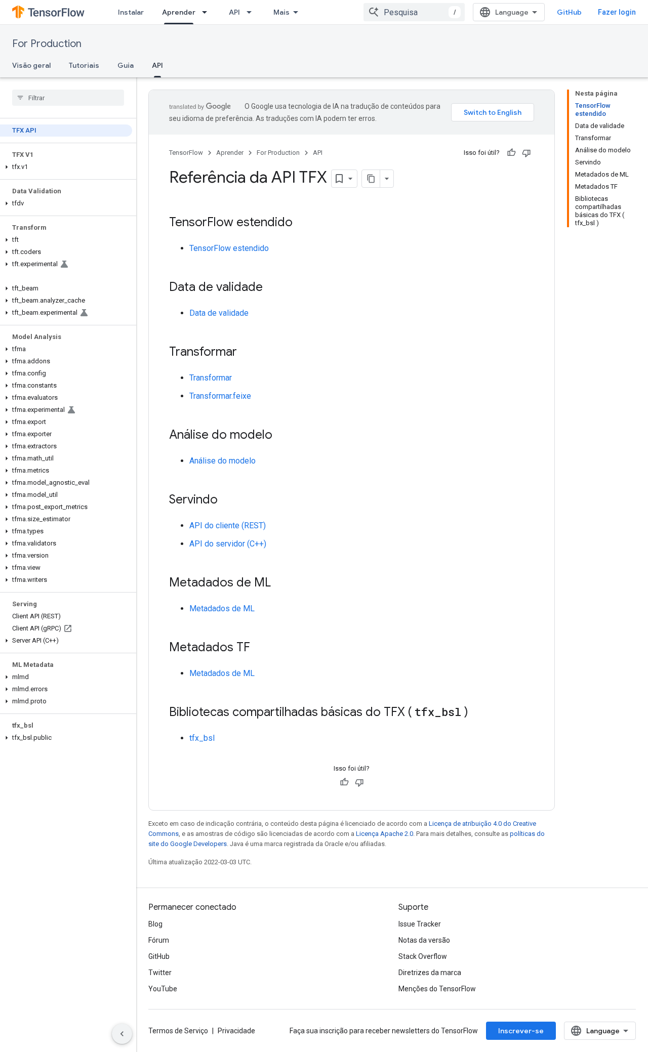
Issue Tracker (419, 924)
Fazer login (617, 12)
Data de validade (219, 313)
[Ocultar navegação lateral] (122, 1034)
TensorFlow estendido (229, 248)
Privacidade (236, 1031)
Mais (281, 12)
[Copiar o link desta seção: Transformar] (247, 353)
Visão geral (31, 65)
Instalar (131, 12)
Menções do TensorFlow (437, 989)
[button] (66, 167)
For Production (47, 43)
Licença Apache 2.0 (384, 833)
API (234, 12)
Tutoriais (84, 65)
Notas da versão (424, 940)
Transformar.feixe (220, 396)
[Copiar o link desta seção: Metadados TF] (260, 648)
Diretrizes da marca (429, 973)
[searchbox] (68, 98)
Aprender (178, 12)
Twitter (160, 973)
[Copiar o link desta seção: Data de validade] (273, 288)
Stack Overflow (422, 956)
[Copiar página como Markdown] (371, 178)
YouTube (162, 989)
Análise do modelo (222, 461)
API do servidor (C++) (227, 544)
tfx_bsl (202, 738)
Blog (155, 924)
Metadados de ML (222, 608)
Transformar (210, 378)
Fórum (158, 940)
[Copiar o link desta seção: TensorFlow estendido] (303, 223)
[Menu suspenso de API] (252, 12)
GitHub (569, 12)
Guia (125, 65)
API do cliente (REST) (227, 525)
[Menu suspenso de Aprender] (207, 12)
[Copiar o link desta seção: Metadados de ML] (281, 583)
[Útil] (511, 152)
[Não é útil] (526, 152)
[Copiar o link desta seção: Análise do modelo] (282, 436)
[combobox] (414, 12)
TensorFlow (186, 152)
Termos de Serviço (178, 1031)
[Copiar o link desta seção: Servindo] (228, 500)
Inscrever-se (521, 1030)
